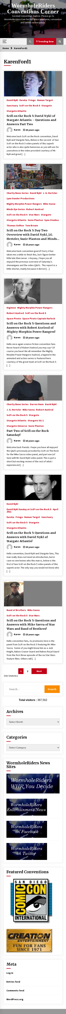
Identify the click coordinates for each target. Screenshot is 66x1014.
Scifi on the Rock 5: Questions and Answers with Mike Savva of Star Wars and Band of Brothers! (31, 624)
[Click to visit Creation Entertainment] (29, 940)
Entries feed (13, 981)
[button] (30, 41)
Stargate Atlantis (16, 110)
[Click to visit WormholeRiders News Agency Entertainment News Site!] (26, 806)
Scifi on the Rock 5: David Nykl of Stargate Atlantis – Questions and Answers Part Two (31, 120)
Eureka (23, 100)
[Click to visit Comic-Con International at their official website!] (29, 901)
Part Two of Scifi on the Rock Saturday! (28, 433)
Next (39, 671)
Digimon (11, 307)
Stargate (46, 105)
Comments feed (15, 990)
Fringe (32, 100)
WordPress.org (14, 999)
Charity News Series (18, 192)
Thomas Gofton (15, 225)
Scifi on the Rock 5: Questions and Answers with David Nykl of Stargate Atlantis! (31, 537)
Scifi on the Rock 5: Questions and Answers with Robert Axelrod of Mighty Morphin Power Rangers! (31, 327)
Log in (9, 972)
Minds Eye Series (16, 209)
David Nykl (12, 100)
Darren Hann (37, 404)
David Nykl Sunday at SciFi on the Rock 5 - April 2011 (32, 510)
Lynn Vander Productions (21, 198)
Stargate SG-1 (36, 420)
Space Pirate (14, 318)
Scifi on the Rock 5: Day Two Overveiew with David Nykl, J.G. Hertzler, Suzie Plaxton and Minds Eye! (32, 235)
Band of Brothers (16, 610)
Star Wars (34, 214)
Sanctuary (12, 105)
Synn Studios (51, 220)
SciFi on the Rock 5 (29, 105)
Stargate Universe (17, 425)
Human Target (45, 100)
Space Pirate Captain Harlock (38, 318)
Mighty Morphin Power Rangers (24, 203)
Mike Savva (49, 203)
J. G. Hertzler (50, 192)
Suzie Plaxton (35, 220)
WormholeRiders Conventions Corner (33, 8)
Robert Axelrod (34, 209)
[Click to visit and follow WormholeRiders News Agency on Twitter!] (26, 851)
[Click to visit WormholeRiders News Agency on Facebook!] (26, 829)
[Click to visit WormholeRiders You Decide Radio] (33, 783)
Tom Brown (31, 225)
